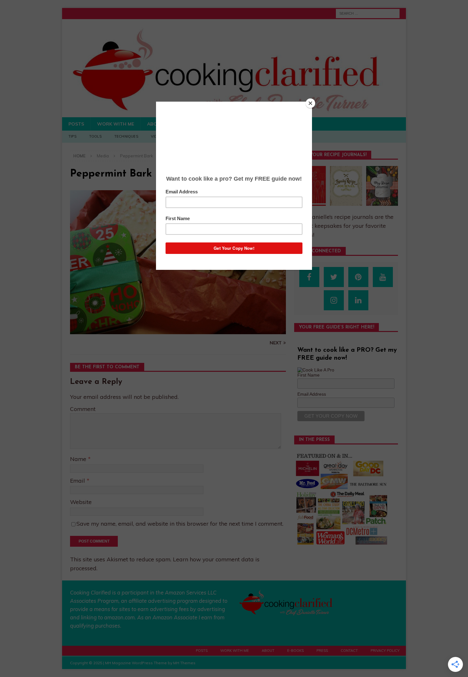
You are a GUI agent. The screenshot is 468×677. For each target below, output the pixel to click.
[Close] (310, 103)
